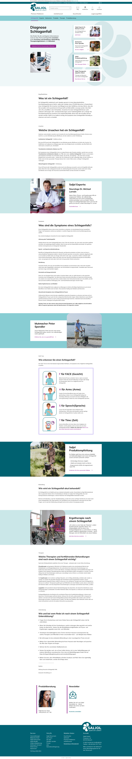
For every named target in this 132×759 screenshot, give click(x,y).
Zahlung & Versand (35, 745)
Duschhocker (77, 14)
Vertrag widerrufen (35, 751)
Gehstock (66, 738)
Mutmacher (48, 18)
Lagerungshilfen (96, 14)
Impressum (33, 748)
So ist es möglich (79, 49)
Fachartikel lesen (73, 206)
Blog (78, 9)
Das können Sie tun (80, 79)
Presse (48, 743)
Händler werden (51, 741)
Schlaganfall (34, 18)
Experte (41, 18)
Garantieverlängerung (52, 747)
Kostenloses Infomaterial (71, 744)
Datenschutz (33, 747)
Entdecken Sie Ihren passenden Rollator (79, 470)
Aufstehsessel (58, 14)
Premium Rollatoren (37, 14)
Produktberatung (71, 18)
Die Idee (48, 739)
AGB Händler (34, 741)
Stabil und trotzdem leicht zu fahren (80, 463)
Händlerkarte (85, 9)
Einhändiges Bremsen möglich (79, 461)
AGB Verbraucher (35, 739)
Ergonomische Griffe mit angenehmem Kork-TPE (81, 466)
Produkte (55, 18)
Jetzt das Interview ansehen (76, 536)
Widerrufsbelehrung (36, 743)
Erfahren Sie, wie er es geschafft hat (44, 337)
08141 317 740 (74, 1)
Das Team (49, 738)
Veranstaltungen (35, 736)
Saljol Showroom (51, 736)
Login (92, 9)
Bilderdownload (34, 738)
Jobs (47, 745)
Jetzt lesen (78, 35)
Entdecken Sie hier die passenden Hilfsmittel (43, 46)
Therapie (62, 18)
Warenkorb (99, 9)
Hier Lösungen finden (80, 64)
